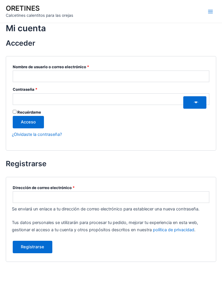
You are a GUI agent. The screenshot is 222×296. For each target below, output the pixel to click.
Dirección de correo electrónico (54, 187)
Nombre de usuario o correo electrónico (61, 66)
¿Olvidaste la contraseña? (37, 134)
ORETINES (23, 8)
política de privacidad (173, 229)
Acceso (28, 122)
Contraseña (35, 89)
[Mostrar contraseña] (194, 102)
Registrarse (32, 246)
